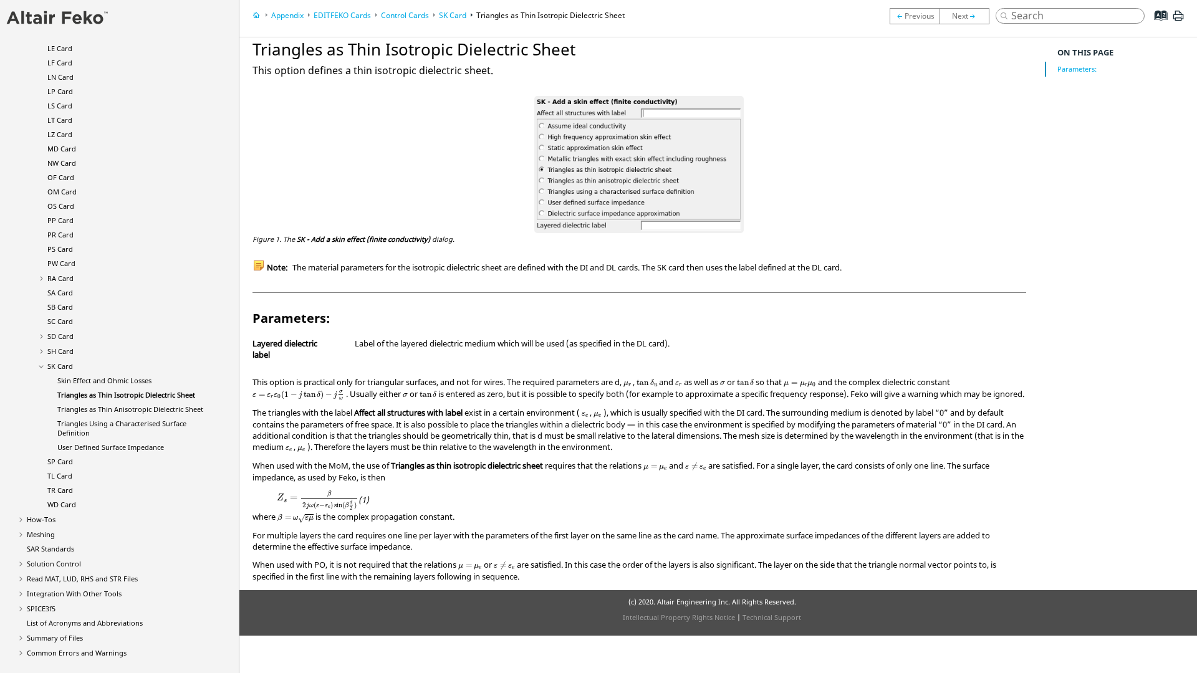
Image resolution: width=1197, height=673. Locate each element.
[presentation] (627, 384)
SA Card (60, 292)
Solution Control (54, 563)
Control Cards (405, 15)
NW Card (61, 163)
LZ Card (59, 134)
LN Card (60, 77)
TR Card (60, 490)
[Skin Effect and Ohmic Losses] (915, 16)
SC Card (60, 321)
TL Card (59, 475)
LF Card (59, 62)
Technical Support (772, 617)
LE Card (59, 48)
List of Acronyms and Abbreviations (85, 623)
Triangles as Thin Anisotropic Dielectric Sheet (130, 409)
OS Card (60, 206)
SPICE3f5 (41, 608)
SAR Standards (50, 548)
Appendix (287, 15)
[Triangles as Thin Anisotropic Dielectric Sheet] (968, 16)
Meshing (41, 534)
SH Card (60, 351)
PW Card (61, 263)
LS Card (59, 105)
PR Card (60, 234)
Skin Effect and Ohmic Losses (104, 380)
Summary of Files (55, 637)
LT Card (59, 120)
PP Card (60, 220)
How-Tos (41, 519)
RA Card (60, 278)
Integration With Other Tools (74, 593)
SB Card (60, 307)
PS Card (60, 249)
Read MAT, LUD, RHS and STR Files (82, 578)
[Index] (1157, 25)
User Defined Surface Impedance (110, 447)
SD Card (60, 336)
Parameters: (1077, 69)
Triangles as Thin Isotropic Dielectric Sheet (126, 394)
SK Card (60, 366)
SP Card (60, 461)
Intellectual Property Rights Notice (679, 617)
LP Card (60, 91)
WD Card (61, 504)
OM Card (62, 191)
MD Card (61, 148)
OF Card (60, 177)
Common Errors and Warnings (77, 652)
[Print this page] (1178, 20)
